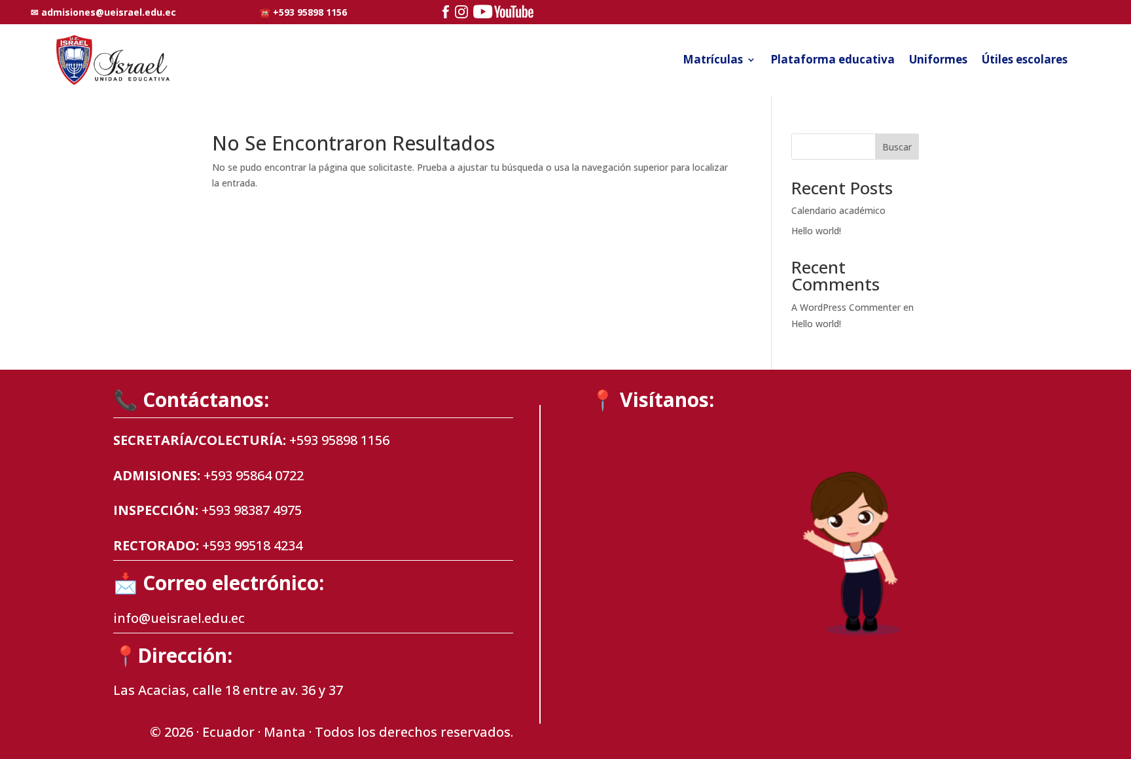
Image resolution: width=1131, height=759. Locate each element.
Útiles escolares (1025, 59)
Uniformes (938, 59)
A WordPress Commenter (846, 307)
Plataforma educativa (832, 59)
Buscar (897, 147)
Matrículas (713, 59)
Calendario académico (838, 210)
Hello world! (816, 230)
